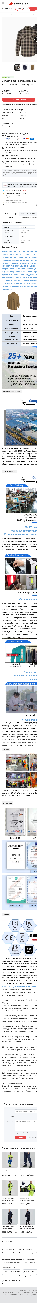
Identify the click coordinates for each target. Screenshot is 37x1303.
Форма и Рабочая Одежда (29, 14)
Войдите (5, 205)
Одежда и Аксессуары (14, 14)
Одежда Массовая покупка (11, 1280)
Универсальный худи (25, 1249)
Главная (4, 14)
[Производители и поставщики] (18, 3)
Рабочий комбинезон (8, 1249)
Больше (4, 1284)
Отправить (20, 1137)
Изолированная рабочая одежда (10, 1246)
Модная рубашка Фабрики (27, 1276)
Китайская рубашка (9, 1276)
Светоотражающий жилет (10, 1253)
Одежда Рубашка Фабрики (11, 1271)
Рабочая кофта (24, 1246)
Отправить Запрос (19, 100)
